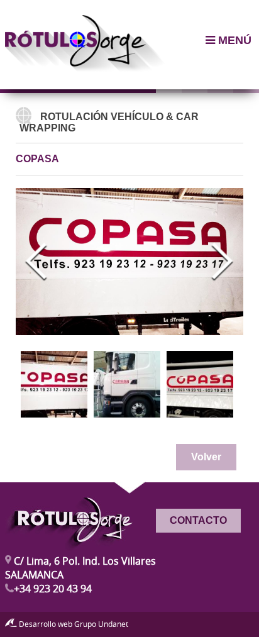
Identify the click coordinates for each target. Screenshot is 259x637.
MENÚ (233, 40)
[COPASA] (54, 384)
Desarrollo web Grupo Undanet (72, 624)
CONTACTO (198, 520)
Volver (206, 456)
